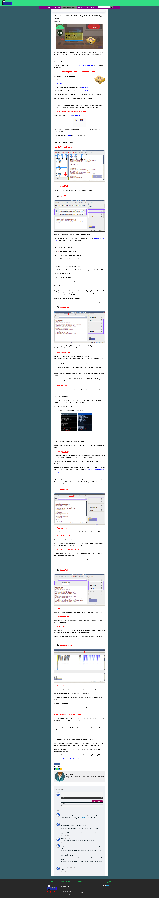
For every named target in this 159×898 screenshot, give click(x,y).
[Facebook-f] (103, 885)
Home (49, 7)
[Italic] (64, 798)
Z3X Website (84, 87)
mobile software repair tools (86, 65)
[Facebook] (55, 769)
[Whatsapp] (57, 769)
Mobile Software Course (69, 7)
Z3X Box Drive (61, 83)
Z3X (74, 65)
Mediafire (77, 115)
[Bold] (62, 798)
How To (80, 7)
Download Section (91, 7)
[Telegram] (59, 769)
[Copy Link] (61, 769)
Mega (71, 115)
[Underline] (65, 798)
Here (84, 707)
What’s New (57, 7)
